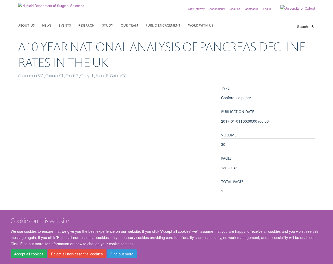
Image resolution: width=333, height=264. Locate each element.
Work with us (200, 24)
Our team (129, 24)
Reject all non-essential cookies (77, 253)
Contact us (252, 9)
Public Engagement (163, 24)
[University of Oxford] (294, 8)
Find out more (121, 253)
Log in (267, 9)
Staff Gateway (196, 9)
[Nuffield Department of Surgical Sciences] (51, 3)
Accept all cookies (28, 253)
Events (65, 24)
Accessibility (217, 9)
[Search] (312, 26)
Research (86, 24)
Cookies (235, 9)
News (46, 24)
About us (26, 24)
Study (107, 24)
